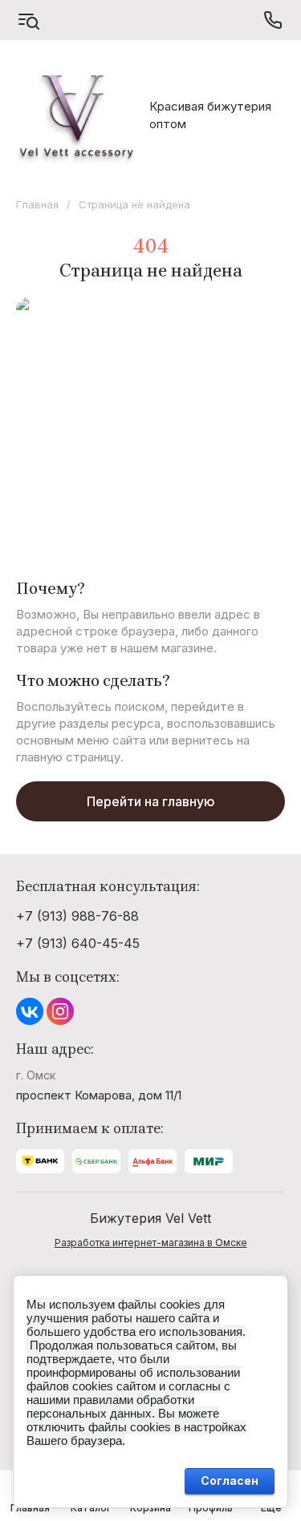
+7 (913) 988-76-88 (77, 916)
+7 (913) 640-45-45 (78, 943)
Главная (37, 204)
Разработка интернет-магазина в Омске (151, 1243)
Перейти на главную (151, 801)
